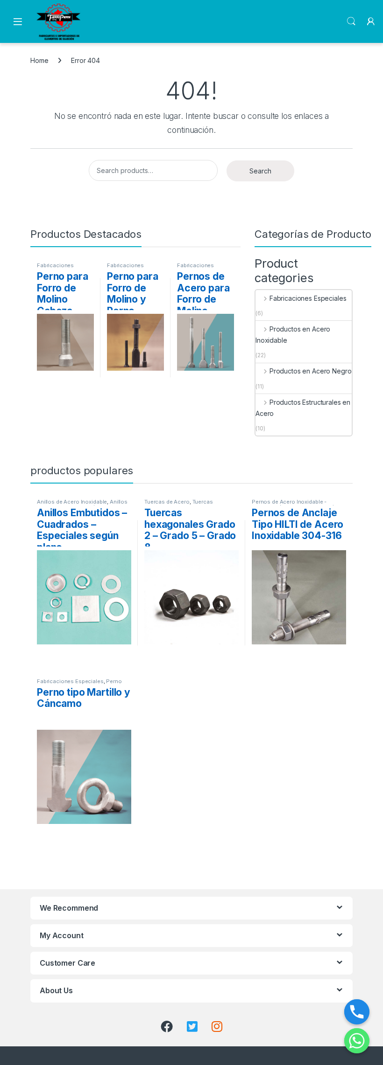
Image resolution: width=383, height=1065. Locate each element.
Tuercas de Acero (167, 501)
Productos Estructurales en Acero (302, 407)
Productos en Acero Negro (310, 371)
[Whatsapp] (356, 1040)
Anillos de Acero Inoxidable (72, 501)
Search (351, 21)
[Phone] (356, 1011)
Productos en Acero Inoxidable (292, 334)
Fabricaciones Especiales (55, 268)
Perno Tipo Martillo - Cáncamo (79, 684)
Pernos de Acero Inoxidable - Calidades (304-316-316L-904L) (293, 504)
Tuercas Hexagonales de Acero (178, 504)
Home (39, 60)
